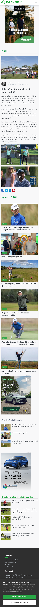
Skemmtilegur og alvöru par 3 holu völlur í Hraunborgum (18, 284)
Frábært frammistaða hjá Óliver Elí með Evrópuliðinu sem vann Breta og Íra (17, 228)
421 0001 (10, 567)
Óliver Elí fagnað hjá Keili (11, 257)
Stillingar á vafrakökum (19, 602)
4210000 (20, 577)
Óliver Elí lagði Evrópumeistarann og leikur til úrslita (18, 372)
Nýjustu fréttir (9, 197)
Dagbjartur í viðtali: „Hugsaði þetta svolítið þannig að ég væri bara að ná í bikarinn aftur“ (24, 511)
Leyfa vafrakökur (19, 597)
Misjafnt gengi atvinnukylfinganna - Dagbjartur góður (15, 314)
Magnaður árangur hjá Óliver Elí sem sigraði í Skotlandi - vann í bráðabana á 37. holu (19, 343)
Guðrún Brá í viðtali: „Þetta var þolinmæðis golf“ (22, 518)
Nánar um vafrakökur (16, 591)
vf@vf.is (9, 564)
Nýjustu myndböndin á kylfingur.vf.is (17, 497)
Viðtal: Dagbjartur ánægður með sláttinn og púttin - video (23, 535)
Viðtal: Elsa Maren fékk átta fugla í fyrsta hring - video (23, 526)
